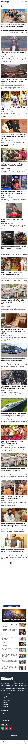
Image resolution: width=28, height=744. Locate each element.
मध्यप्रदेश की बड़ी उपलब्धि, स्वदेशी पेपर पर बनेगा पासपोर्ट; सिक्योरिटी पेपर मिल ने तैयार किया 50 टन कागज (13, 136)
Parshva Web (21, 733)
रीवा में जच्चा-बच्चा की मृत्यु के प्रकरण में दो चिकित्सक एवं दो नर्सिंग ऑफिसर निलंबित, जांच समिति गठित (13, 331)
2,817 (20, 563)
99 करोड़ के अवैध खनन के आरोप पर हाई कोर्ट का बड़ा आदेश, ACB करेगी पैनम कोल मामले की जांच (13, 302)
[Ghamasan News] (5, 2)
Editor (3, 28)
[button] (22, 2)
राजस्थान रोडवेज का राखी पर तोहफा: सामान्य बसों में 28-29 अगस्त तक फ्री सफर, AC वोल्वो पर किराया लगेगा (13, 193)
